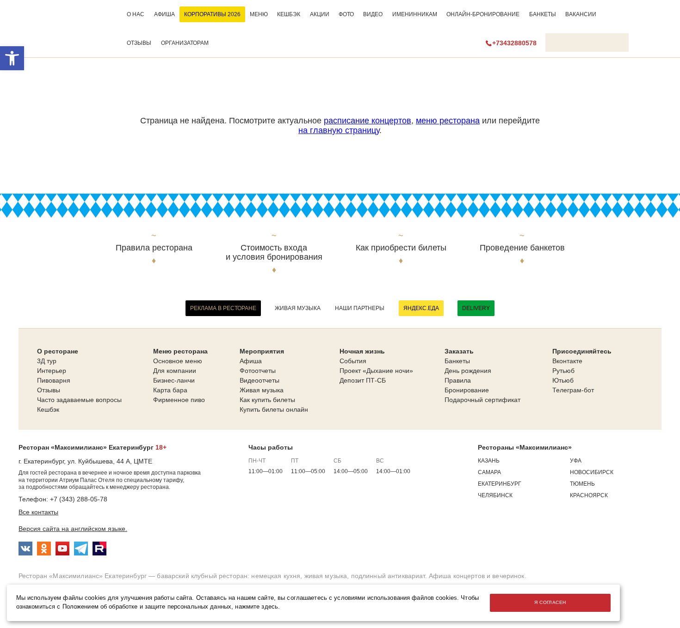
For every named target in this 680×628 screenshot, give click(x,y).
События (353, 361)
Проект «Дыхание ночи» (376, 370)
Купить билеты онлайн (274, 409)
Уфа (575, 460)
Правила (458, 380)
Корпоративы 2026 (212, 14)
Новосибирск (591, 472)
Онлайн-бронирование (482, 14)
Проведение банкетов (522, 248)
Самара (489, 472)
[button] (12, 58)
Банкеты (542, 14)
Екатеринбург (499, 484)
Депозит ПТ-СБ (363, 380)
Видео (373, 14)
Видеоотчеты (259, 380)
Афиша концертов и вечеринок (477, 575)
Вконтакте (567, 361)
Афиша (164, 14)
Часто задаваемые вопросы (79, 399)
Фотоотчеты (258, 370)
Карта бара (170, 390)
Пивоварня (53, 380)
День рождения (468, 370)
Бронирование (467, 390)
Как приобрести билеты (401, 248)
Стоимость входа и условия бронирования (274, 253)
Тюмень (582, 484)
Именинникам (414, 14)
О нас (135, 14)
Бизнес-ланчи (174, 380)
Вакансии (580, 14)
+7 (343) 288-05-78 (78, 499)
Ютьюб (563, 380)
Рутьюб (563, 370)
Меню (259, 14)
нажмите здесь (256, 607)
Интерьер (51, 370)
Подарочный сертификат (482, 399)
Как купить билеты (267, 399)
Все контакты (38, 512)
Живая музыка (298, 308)
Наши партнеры (359, 308)
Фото (346, 14)
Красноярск (589, 495)
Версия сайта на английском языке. (73, 528)
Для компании (174, 370)
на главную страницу (338, 130)
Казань (489, 460)
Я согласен (550, 602)
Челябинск (495, 495)
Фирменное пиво (179, 399)
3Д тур (46, 361)
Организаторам (185, 43)
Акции (319, 14)
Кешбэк (288, 14)
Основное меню (177, 361)
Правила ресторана (154, 248)
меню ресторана (448, 120)
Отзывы (139, 43)
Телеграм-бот (573, 390)
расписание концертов (367, 120)
